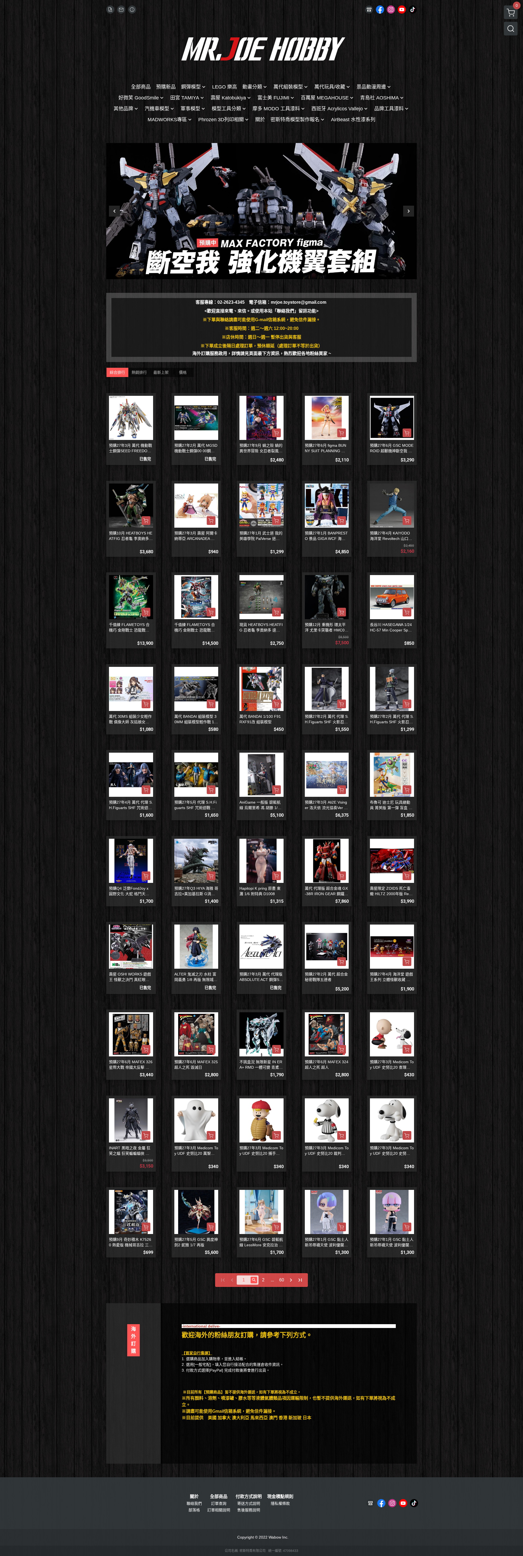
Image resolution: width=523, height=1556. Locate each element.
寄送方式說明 (248, 1503)
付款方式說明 (249, 1496)
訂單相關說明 (218, 1510)
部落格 (194, 1510)
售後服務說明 (248, 1510)
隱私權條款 (280, 1503)
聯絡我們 (194, 1503)
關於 (194, 1496)
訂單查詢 (218, 1503)
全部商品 (218, 1496)
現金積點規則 (280, 1496)
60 (281, 1280)
